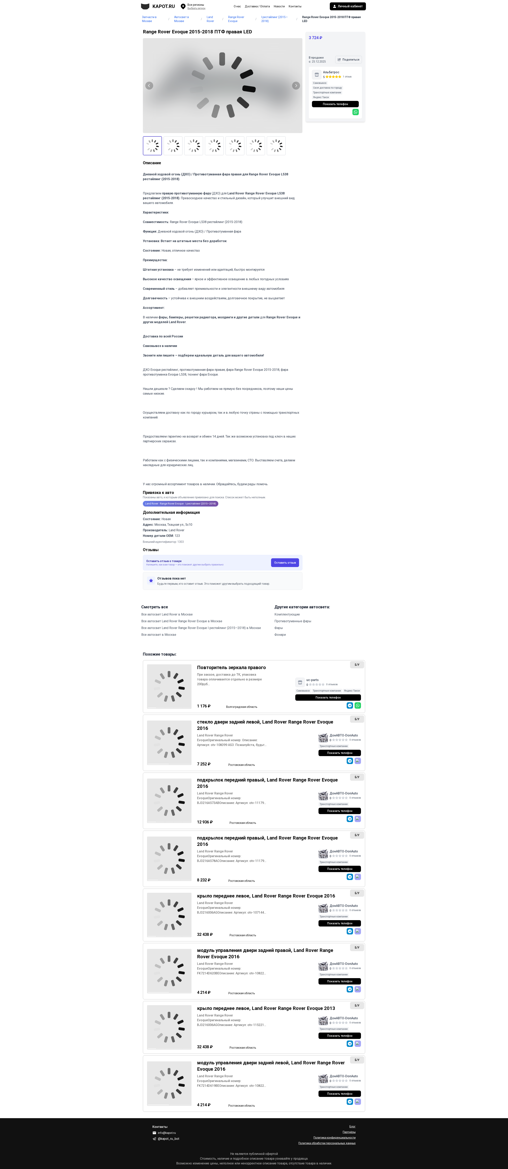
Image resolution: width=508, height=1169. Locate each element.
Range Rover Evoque (236, 19)
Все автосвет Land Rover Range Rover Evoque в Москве (181, 621)
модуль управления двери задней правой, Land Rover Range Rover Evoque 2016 (265, 953)
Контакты (295, 6)
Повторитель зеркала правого (231, 667)
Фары (278, 628)
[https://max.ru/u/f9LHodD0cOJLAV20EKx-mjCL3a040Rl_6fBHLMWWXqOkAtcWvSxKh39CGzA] (358, 761)
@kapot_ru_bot (168, 1139)
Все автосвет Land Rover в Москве (167, 614)
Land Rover (210, 19)
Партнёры (349, 1132)
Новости (279, 6)
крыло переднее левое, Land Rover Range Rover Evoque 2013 (266, 1008)
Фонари (280, 635)
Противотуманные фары (292, 621)
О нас (237, 6)
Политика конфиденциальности (335, 1137)
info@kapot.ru (167, 1132)
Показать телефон (335, 104)
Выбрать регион (196, 8)
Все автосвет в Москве (158, 635)
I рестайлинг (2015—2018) (274, 19)
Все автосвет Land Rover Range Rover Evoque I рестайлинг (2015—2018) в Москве (201, 628)
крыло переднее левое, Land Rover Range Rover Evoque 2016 (266, 896)
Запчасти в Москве (149, 19)
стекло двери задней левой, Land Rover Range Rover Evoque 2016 (265, 725)
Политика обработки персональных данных (327, 1143)
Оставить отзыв (285, 562)
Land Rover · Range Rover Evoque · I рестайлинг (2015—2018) (180, 503)
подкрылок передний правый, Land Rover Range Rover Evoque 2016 (267, 783)
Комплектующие (287, 614)
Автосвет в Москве (181, 19)
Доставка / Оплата (257, 6)
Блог (352, 1126)
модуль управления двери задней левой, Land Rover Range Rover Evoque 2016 (271, 1066)
